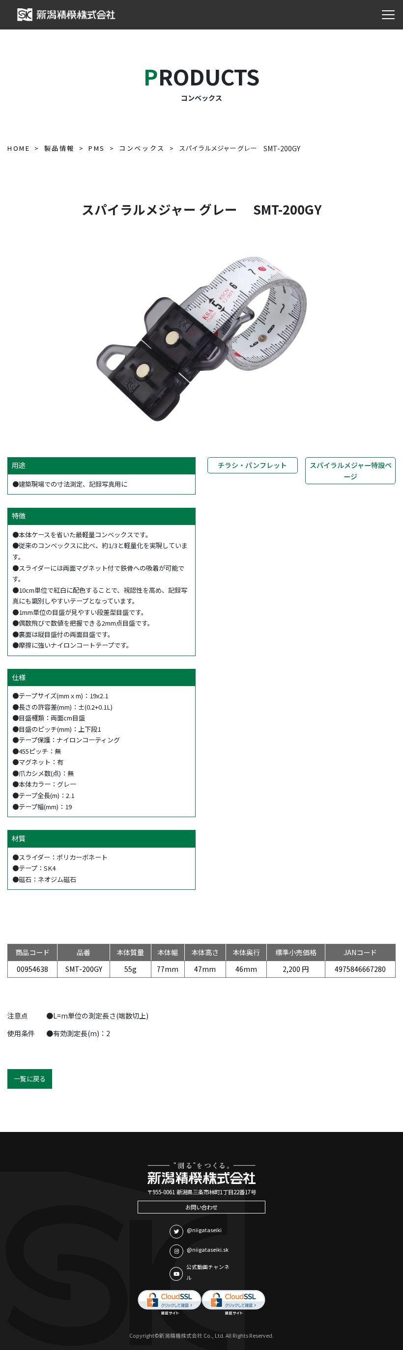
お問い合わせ (201, 1207)
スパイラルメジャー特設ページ (351, 470)
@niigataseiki (204, 1230)
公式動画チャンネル (208, 1272)
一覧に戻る (30, 1078)
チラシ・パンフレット (252, 465)
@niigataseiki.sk (208, 1249)
